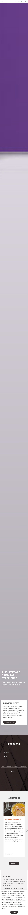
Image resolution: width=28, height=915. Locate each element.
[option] (14, 829)
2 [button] (8, 859)
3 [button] (10, 859)
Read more (8, 854)
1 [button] (6, 859)
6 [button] (17, 859)
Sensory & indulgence (13, 819)
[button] (25, 1)
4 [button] (13, 859)
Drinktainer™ (9, 722)
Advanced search (13, 785)
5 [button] (15, 859)
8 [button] (22, 859)
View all (13, 863)
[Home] (2, 1)
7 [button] (19, 859)
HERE (19, 904)
